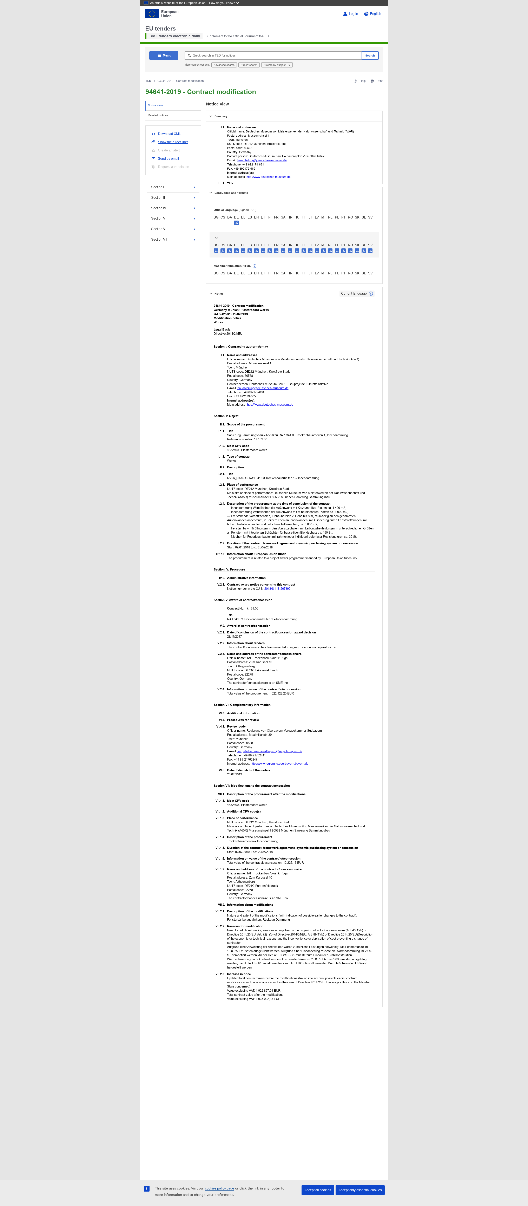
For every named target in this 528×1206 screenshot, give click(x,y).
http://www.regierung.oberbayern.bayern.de (279, 763)
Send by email (168, 158)
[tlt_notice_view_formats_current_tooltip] (371, 294)
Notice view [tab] (155, 105)
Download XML (169, 134)
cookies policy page (219, 1188)
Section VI (158, 229)
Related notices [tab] (158, 115)
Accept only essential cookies (360, 1190)
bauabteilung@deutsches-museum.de (262, 160)
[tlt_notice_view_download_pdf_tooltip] (216, 250)
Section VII (159, 239)
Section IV (158, 208)
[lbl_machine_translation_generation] (255, 266)
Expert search (249, 64)
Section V (158, 218)
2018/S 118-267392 (277, 588)
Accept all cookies (317, 1190)
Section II (158, 197)
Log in (353, 13)
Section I (157, 187)
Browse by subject (275, 64)
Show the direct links (173, 142)
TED (148, 81)
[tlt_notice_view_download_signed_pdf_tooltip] (236, 223)
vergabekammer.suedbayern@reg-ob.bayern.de (269, 751)
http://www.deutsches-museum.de (268, 176)
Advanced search (224, 64)
